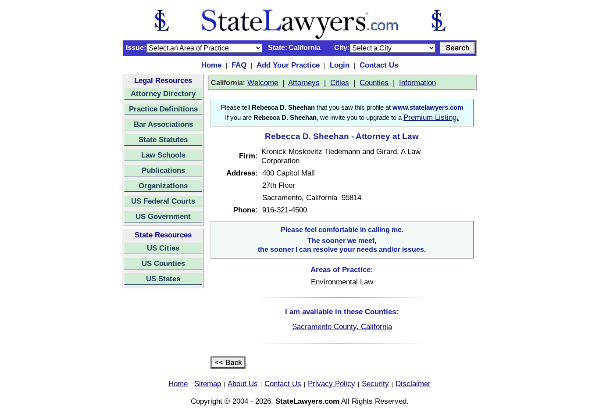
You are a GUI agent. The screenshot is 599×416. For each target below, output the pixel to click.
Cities (339, 82)
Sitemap (207, 383)
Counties (374, 82)
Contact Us (379, 65)
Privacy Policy (331, 383)
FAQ (239, 65)
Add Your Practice (288, 65)
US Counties (163, 263)
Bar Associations (163, 124)
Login (339, 65)
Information (417, 82)
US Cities (163, 248)
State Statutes (163, 139)
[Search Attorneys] (457, 48)
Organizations (163, 185)
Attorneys (304, 82)
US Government (163, 216)
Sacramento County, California (342, 326)
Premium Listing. (431, 117)
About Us (243, 383)
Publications (163, 170)
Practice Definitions (163, 108)
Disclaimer (413, 383)
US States (163, 278)
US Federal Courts (163, 201)
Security (375, 383)
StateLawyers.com (307, 401)
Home (211, 65)
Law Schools (163, 155)
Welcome (262, 82)
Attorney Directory (163, 93)
